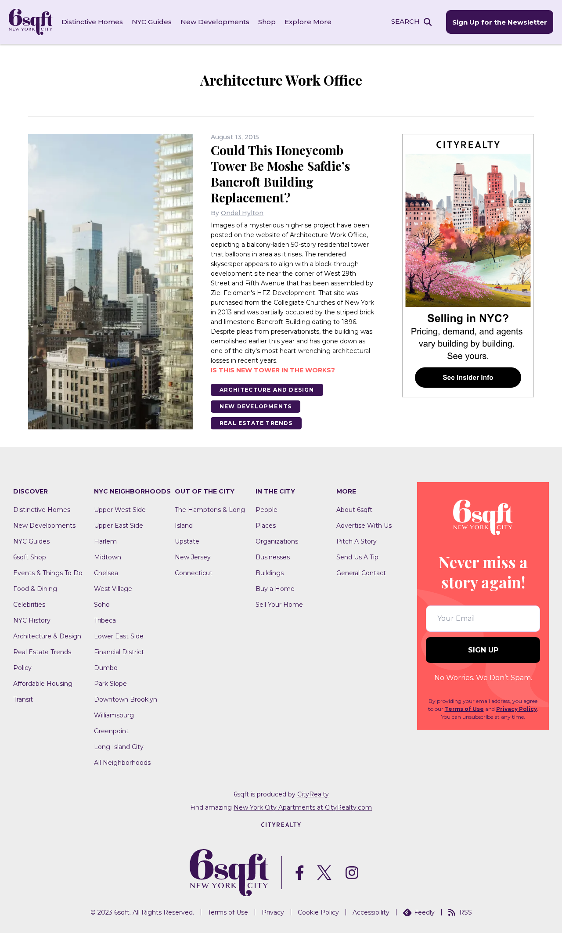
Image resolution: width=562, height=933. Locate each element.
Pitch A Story (356, 541)
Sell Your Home (279, 605)
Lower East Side (119, 636)
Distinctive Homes (92, 22)
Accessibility (371, 912)
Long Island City (119, 747)
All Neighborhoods (122, 763)
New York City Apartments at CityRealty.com (303, 807)
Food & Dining (35, 589)
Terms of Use (464, 709)
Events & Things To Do (48, 573)
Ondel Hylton (242, 213)
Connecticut (194, 573)
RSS (465, 912)
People (266, 510)
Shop (267, 22)
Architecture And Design (267, 389)
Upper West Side (120, 510)
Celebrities (29, 605)
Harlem (105, 541)
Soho (102, 605)
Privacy (273, 912)
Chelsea (106, 573)
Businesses (273, 557)
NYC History (31, 620)
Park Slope (110, 684)
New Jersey (193, 557)
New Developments (214, 22)
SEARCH (405, 21)
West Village (113, 589)
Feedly (424, 912)
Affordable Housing (42, 684)
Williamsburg (114, 715)
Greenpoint (111, 731)
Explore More (308, 22)
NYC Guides (152, 22)
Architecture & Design (47, 636)
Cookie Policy (318, 912)
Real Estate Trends (256, 423)
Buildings (270, 573)
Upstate (187, 541)
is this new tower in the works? (273, 370)
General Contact (361, 573)
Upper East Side (118, 526)
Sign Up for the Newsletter (499, 22)
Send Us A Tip (357, 557)
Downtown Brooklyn (125, 699)
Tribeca (105, 620)
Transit (23, 699)
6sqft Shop (29, 557)
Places (266, 526)
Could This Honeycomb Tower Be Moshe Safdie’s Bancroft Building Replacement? (280, 173)
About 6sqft (354, 510)
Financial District (119, 652)
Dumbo (106, 668)
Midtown (107, 557)
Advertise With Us (364, 526)
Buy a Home (275, 589)
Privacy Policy (516, 709)
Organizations (277, 541)
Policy (22, 668)
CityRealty (313, 794)
